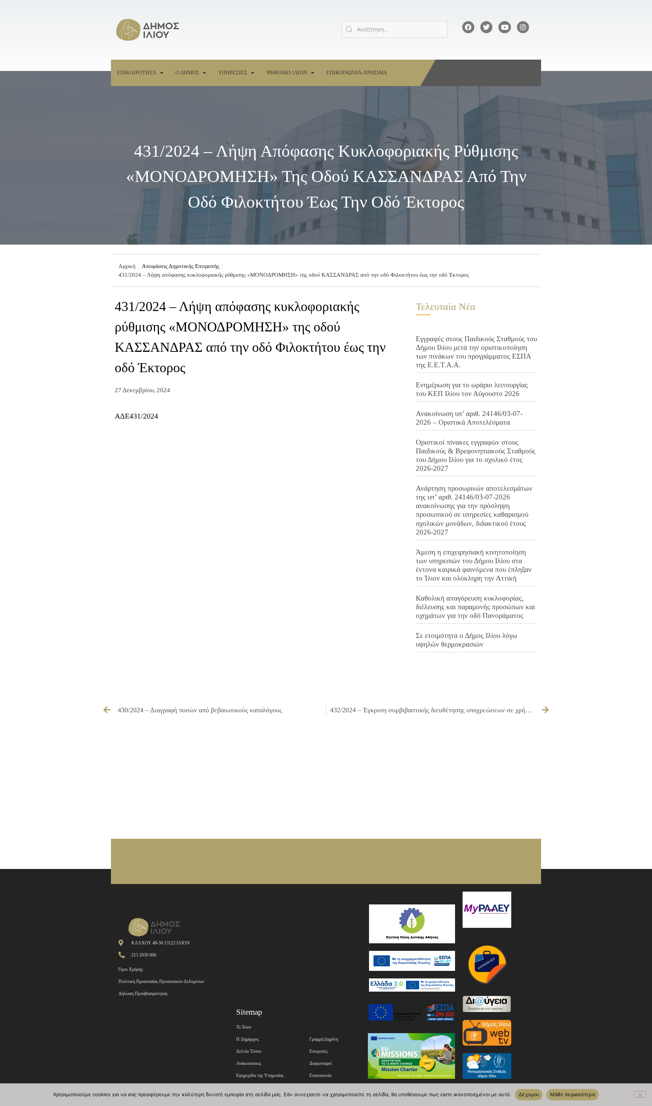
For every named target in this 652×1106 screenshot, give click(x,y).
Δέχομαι (529, 1094)
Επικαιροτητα (136, 72)
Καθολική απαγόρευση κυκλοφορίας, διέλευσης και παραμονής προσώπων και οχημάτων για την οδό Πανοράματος (475, 606)
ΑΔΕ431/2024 (136, 416)
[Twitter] (486, 27)
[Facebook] (468, 27)
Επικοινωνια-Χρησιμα (356, 72)
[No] (640, 1094)
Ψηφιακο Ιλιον (286, 72)
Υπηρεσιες (232, 72)
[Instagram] (523, 27)
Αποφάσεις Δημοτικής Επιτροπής (180, 266)
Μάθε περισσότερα (572, 1094)
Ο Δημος (187, 72)
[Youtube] (504, 27)
